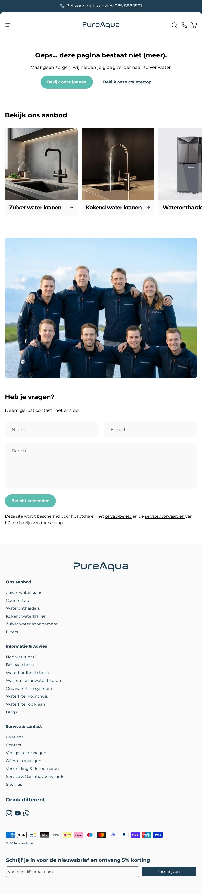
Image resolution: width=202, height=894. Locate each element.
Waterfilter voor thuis (27, 696)
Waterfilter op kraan (25, 704)
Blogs (11, 712)
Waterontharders (23, 608)
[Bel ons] (184, 25)
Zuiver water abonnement (32, 624)
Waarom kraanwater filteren (33, 680)
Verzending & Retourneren (32, 768)
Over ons (14, 737)
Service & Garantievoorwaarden (36, 776)
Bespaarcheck (20, 664)
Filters (12, 632)
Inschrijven (169, 871)
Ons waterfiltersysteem (29, 688)
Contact (14, 745)
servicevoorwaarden (165, 516)
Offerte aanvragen (23, 760)
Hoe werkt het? (21, 657)
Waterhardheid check (27, 672)
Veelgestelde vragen (26, 752)
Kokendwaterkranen (26, 616)
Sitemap (14, 784)
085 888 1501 (128, 6)
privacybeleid (118, 516)
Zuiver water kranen (25, 592)
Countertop (17, 600)
